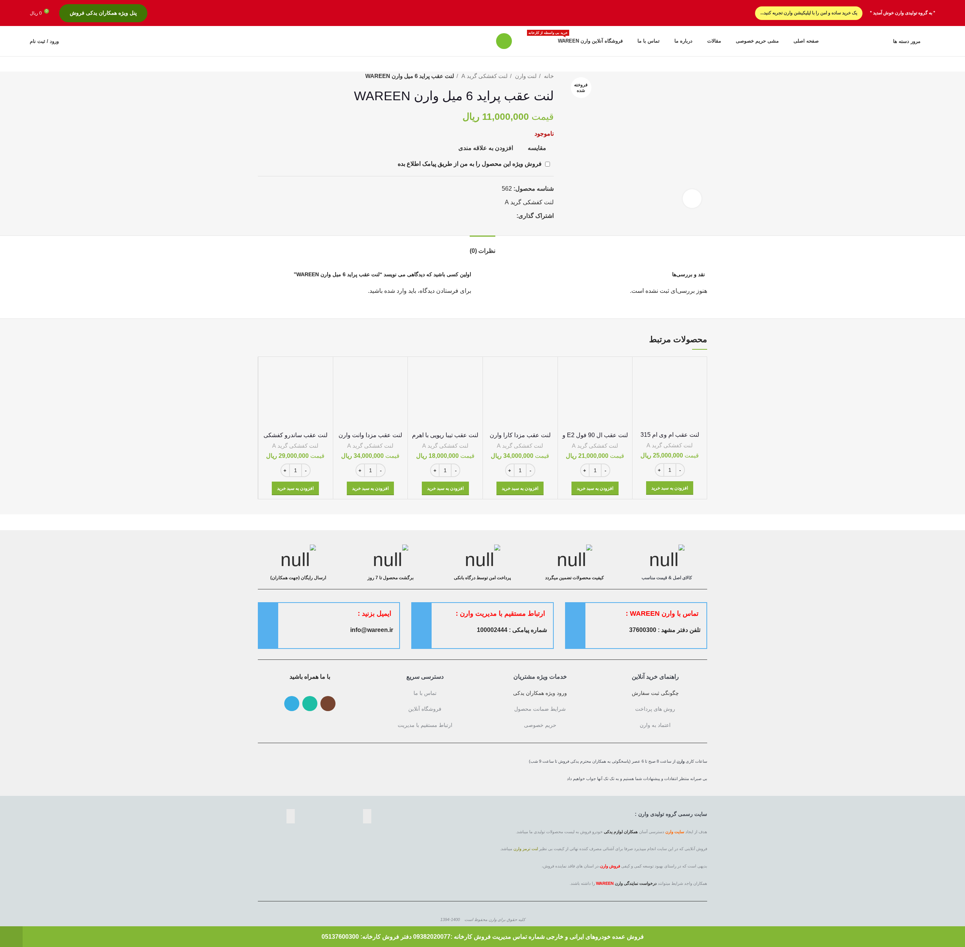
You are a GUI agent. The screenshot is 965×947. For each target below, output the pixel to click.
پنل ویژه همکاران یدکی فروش (103, 13)
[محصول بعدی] (261, 76)
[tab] (482, 247)
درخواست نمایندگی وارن (636, 883)
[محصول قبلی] (276, 76)
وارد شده (395, 291)
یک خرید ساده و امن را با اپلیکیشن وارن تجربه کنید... (808, 12)
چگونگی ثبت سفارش (655, 693)
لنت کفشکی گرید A (484, 76)
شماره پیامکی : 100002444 (512, 630)
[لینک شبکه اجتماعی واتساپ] (510, 215)
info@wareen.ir (371, 630)
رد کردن (11, 936)
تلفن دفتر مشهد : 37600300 (664, 630)
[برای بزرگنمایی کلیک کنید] (692, 198)
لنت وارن (525, 76)
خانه (548, 76)
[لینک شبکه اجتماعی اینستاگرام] (327, 703)
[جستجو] (504, 41)
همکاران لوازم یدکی (621, 831)
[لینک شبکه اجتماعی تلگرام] (501, 215)
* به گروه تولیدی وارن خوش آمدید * (902, 12)
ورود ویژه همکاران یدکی (540, 693)
